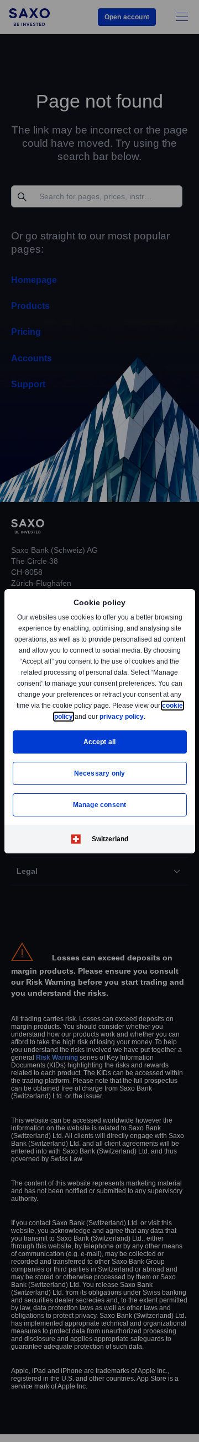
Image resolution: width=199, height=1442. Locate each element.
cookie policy (77, 716)
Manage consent (99, 804)
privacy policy (147, 716)
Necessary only (99, 773)
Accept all (100, 742)
